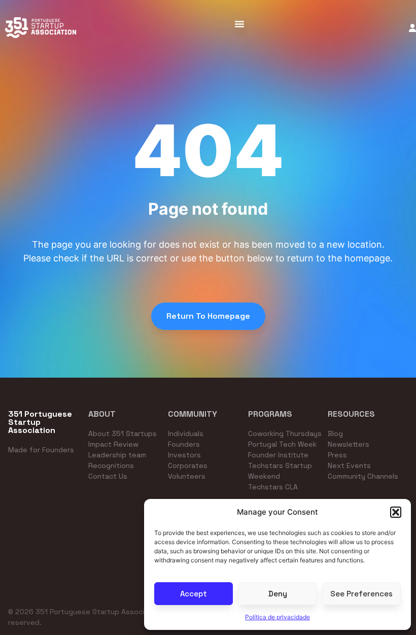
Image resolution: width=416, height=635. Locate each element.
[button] (396, 512)
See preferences (361, 593)
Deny (277, 593)
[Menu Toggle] (239, 24)
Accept (193, 593)
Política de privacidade (277, 617)
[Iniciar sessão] (412, 28)
